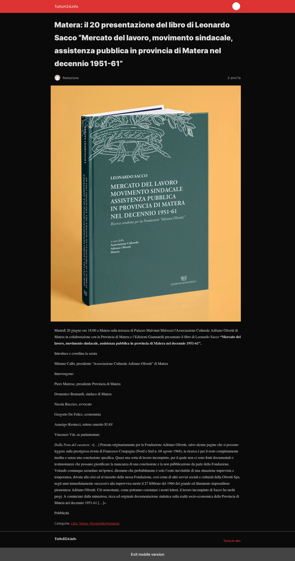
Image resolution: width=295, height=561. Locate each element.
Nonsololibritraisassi (104, 523)
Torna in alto (232, 541)
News (83, 523)
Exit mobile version (147, 554)
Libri (74, 523)
